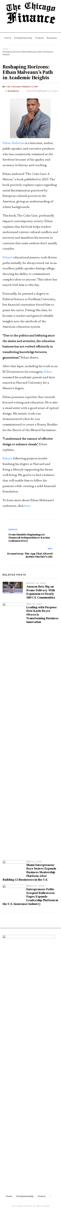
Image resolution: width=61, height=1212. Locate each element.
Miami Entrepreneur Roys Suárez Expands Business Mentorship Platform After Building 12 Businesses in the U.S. (29, 872)
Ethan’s (7, 257)
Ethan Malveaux (14, 143)
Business (13, 91)
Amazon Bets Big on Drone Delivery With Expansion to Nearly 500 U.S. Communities (40, 592)
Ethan (48, 372)
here (27, 506)
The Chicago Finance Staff (22, 86)
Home (5, 49)
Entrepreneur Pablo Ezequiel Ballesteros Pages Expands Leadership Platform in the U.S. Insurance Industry (30, 896)
